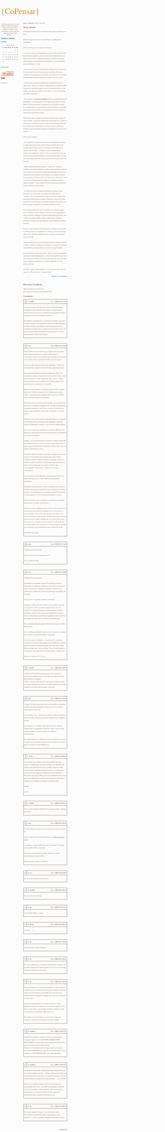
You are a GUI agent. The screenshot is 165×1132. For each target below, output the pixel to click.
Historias (31, 23)
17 (25, 1031)
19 (25, 1106)
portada (62, 1129)
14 (25, 942)
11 (25, 890)
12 (25, 907)
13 (25, 924)
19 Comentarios (63, 276)
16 (25, 981)
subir (65, 1129)
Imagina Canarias (8, 38)
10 (25, 873)
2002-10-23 (55, 276)
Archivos (4, 41)
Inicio (25, 23)
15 (25, 959)
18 (25, 1065)
